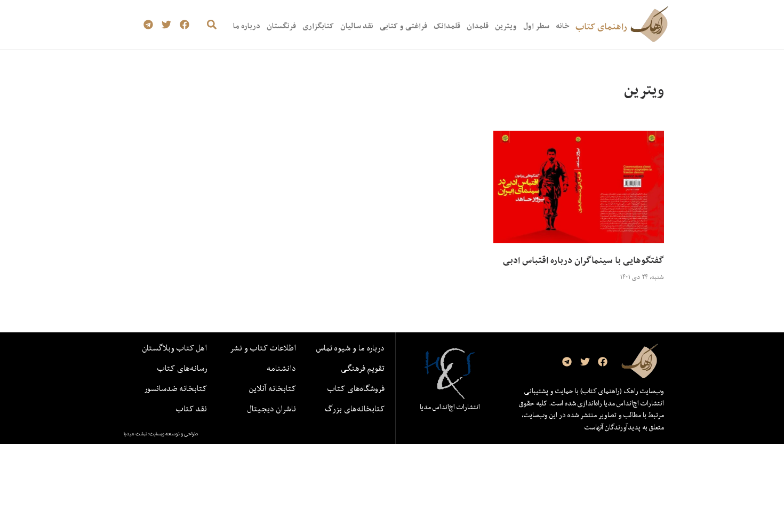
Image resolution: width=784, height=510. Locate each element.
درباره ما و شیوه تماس (350, 348)
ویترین (506, 26)
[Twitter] (166, 25)
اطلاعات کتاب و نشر (263, 348)
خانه (562, 26)
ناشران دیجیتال (271, 409)
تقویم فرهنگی (363, 368)
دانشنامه (281, 368)
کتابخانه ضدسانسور (175, 388)
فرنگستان (281, 26)
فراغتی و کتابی (403, 26)
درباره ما (246, 26)
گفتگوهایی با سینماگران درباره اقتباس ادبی (583, 260)
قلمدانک (447, 26)
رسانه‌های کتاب (182, 368)
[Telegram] (148, 25)
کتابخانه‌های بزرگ (355, 409)
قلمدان (478, 26)
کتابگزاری (318, 26)
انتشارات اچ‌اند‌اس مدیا (450, 407)
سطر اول (536, 26)
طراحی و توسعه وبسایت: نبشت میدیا (161, 433)
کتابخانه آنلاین (272, 388)
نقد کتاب (191, 409)
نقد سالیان (356, 26)
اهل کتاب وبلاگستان (174, 348)
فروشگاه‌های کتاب (356, 388)
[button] (211, 25)
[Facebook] (184, 25)
